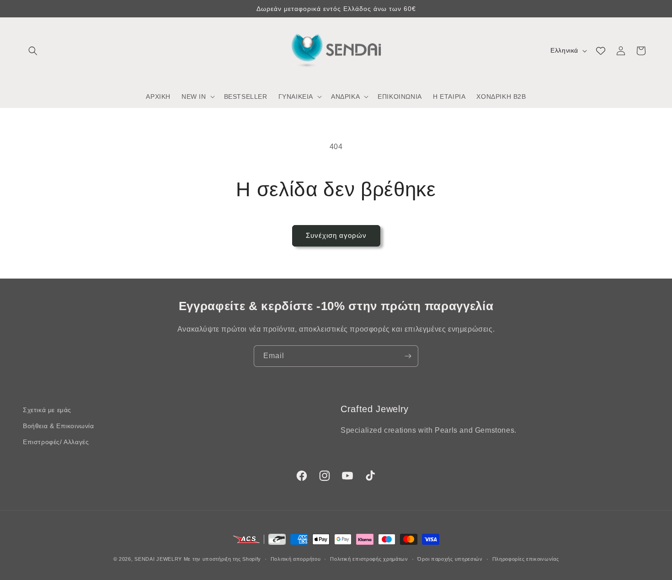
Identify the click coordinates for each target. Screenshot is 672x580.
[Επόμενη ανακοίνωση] (646, 8)
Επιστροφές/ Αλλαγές (56, 442)
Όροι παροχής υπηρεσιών (449, 558)
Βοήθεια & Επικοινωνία (58, 426)
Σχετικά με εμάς (47, 410)
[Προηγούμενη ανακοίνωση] (26, 8)
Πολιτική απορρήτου (296, 558)
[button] (33, 51)
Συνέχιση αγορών (336, 235)
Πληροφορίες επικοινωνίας (525, 558)
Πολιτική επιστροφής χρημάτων (369, 558)
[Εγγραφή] (408, 356)
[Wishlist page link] (600, 50)
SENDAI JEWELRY (158, 559)
